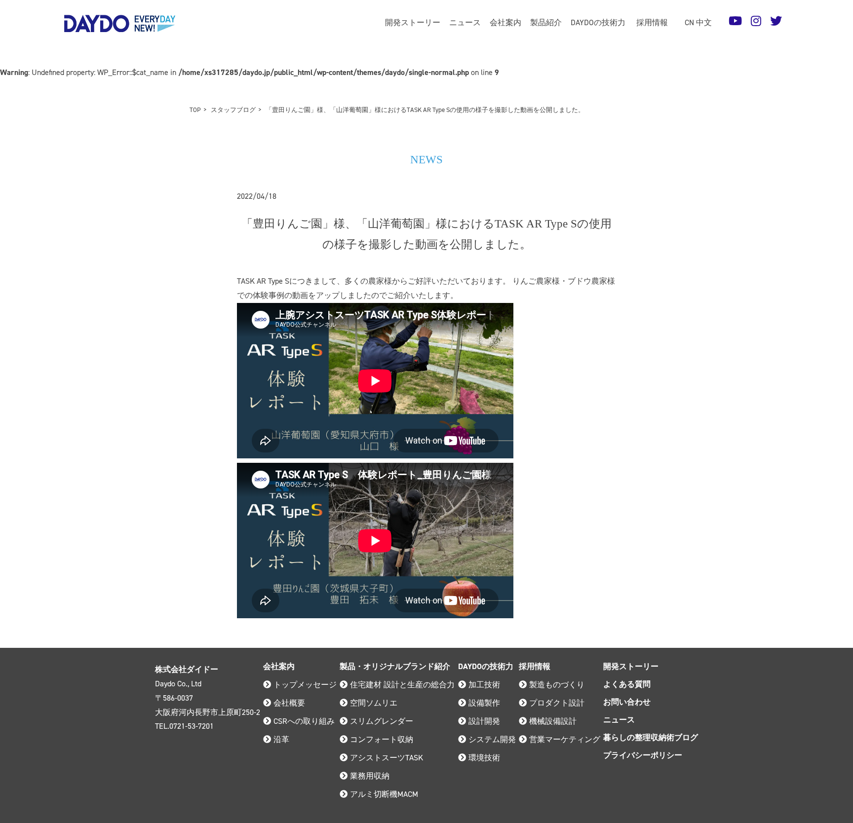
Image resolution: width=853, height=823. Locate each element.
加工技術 (484, 684)
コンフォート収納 (381, 739)
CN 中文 (698, 22)
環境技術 (484, 757)
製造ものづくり (556, 684)
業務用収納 (369, 776)
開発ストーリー (412, 22)
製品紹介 (546, 22)
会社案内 (505, 22)
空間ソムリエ (373, 703)
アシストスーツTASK (386, 757)
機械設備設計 (553, 721)
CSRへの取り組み (304, 721)
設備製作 (484, 703)
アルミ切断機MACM (384, 794)
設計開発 (484, 721)
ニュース (465, 22)
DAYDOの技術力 (598, 22)
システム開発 (492, 739)
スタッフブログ (233, 110)
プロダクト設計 (556, 703)
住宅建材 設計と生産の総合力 (402, 684)
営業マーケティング (564, 739)
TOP (195, 110)
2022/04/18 (256, 196)
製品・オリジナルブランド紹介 (395, 666)
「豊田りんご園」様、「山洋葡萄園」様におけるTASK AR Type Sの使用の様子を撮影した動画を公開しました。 (425, 110)
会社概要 (289, 703)
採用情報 (652, 22)
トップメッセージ (305, 684)
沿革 (281, 739)
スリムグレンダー (381, 721)
